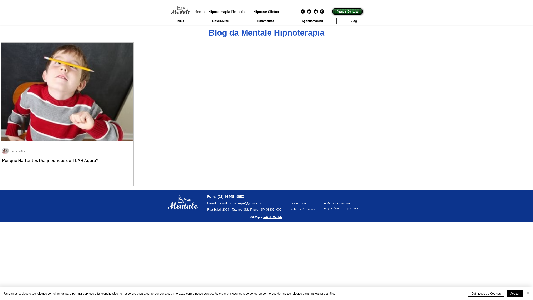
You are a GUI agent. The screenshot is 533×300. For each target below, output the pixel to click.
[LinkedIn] (316, 11)
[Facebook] (303, 11)
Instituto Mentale (272, 217)
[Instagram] (322, 11)
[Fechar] (528, 293)
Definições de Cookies (486, 293)
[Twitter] (309, 11)
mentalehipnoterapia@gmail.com (240, 203)
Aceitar (514, 293)
